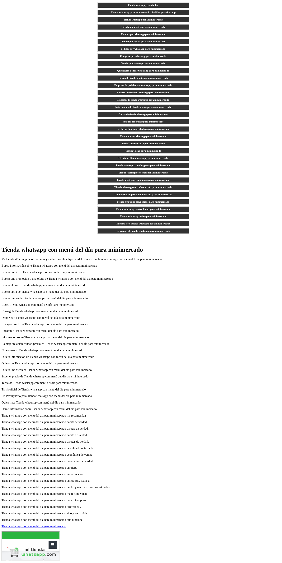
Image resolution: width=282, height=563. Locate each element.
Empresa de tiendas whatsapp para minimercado (143, 92)
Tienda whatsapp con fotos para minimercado (143, 172)
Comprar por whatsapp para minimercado (143, 56)
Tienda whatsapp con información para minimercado (143, 187)
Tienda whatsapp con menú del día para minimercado (143, 194)
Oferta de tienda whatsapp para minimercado (143, 114)
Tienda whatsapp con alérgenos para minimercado (143, 165)
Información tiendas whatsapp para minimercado (143, 223)
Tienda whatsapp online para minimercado (143, 216)
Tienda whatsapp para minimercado (143, 19)
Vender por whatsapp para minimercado (143, 63)
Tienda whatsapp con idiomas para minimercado (143, 179)
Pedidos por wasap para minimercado (143, 121)
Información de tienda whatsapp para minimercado (143, 107)
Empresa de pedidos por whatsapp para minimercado (143, 85)
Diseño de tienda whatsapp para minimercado (143, 77)
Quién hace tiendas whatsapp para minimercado (143, 70)
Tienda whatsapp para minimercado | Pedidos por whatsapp (143, 12)
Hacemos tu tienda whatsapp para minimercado (143, 99)
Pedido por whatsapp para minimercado (143, 41)
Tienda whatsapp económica (143, 5)
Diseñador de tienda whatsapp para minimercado (143, 230)
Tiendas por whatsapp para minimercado (143, 34)
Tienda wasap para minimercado (143, 150)
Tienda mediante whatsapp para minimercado (143, 158)
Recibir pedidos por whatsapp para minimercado (143, 128)
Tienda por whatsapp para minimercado (143, 26)
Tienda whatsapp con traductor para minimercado (143, 209)
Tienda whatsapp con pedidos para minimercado (143, 201)
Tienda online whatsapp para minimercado (143, 136)
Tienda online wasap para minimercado (143, 143)
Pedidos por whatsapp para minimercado (143, 48)
